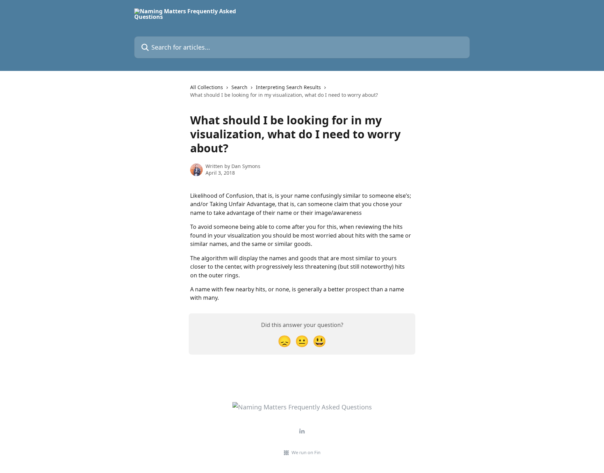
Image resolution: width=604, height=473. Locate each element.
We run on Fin (306, 452)
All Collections (206, 87)
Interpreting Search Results (288, 87)
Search (239, 87)
